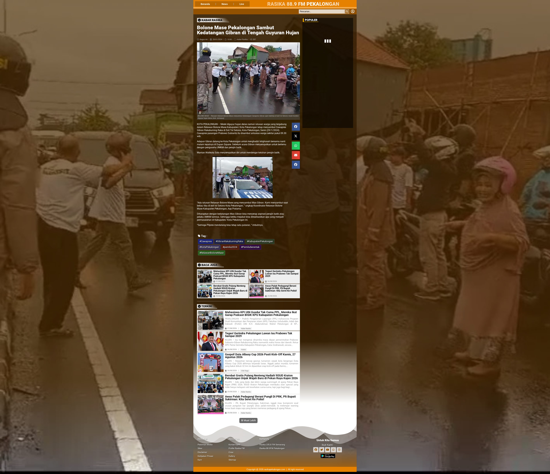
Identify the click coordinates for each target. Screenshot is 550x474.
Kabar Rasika (242, 39)
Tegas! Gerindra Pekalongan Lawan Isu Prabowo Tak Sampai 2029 (281, 273)
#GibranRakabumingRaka (229, 241)
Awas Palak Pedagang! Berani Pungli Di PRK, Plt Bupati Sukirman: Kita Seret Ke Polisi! (281, 288)
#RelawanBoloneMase (212, 252)
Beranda (205, 4)
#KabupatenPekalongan (260, 241)
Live (241, 4)
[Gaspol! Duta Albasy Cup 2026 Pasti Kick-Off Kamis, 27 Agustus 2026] (211, 362)
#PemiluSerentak (250, 247)
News (225, 4)
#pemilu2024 (230, 247)
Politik (243, 350)
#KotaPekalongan (209, 247)
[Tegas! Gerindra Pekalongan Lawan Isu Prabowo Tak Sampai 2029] (256, 276)
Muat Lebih (249, 420)
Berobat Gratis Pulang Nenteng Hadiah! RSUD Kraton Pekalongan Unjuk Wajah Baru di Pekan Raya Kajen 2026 (230, 289)
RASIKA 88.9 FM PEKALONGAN (303, 4)
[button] (296, 127)
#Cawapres (206, 241)
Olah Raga (245, 371)
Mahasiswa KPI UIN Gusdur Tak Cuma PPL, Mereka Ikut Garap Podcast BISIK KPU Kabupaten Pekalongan (229, 275)
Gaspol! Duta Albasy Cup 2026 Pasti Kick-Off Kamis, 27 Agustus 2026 (260, 356)
